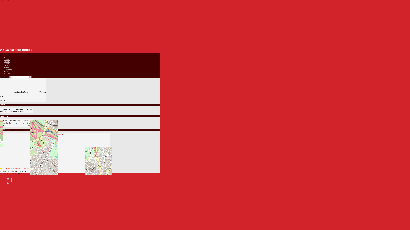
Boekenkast (8, 67)
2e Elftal (7, 62)
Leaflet (4, 168)
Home (6, 58)
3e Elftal (7, 64)
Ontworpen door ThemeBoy (9, 175)
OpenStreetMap (21, 168)
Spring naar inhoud (6, 1)
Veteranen (7, 65)
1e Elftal (7, 60)
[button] (10, 183)
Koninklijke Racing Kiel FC (20, 44)
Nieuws (7, 73)
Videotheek (8, 69)
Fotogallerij (8, 71)
